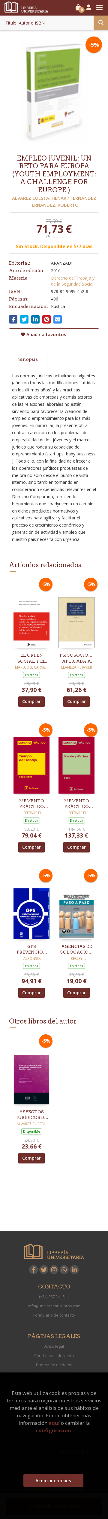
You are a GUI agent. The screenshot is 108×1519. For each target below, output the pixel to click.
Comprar (31, 701)
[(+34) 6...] (64, 1269)
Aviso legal (54, 1346)
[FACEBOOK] (33, 1269)
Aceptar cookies (53, 1480)
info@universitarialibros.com (54, 1305)
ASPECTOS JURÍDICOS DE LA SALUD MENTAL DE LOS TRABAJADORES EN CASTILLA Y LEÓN (31, 1115)
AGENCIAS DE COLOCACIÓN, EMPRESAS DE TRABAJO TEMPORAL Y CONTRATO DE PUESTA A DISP (76, 949)
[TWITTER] (43, 1269)
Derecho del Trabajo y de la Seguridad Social (72, 281)
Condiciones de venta (54, 1355)
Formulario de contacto (54, 1315)
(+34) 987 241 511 (54, 1296)
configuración (53, 1430)
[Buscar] (101, 23)
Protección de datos (54, 1364)
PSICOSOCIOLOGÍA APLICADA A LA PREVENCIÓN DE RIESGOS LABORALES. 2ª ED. (76, 658)
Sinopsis (28, 359)
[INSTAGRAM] (54, 1269)
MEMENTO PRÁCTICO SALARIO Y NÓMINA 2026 (76, 804)
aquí (54, 1422)
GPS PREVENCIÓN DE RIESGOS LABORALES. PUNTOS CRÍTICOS (31, 949)
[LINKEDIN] (74, 1269)
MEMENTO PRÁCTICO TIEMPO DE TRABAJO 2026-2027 (31, 804)
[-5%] (32, 614)
